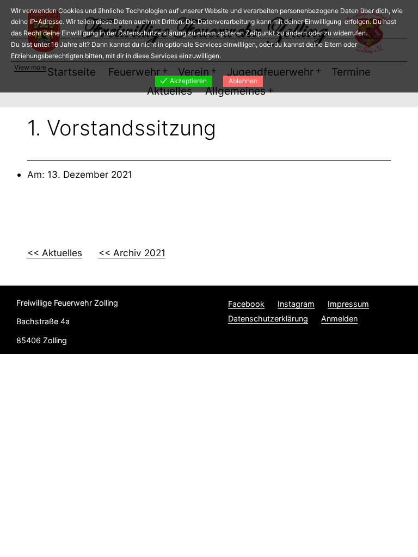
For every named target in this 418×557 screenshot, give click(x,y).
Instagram (296, 303)
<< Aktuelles (54, 252)
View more (30, 67)
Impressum (348, 303)
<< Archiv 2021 (132, 252)
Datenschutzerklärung (268, 318)
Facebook (246, 303)
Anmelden (339, 318)
